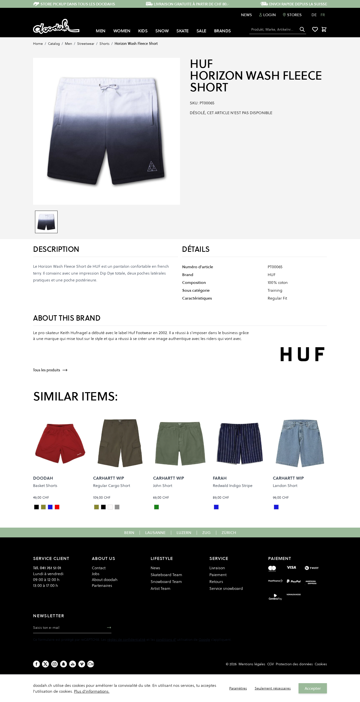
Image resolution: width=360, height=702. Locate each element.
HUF (201, 64)
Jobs (95, 573)
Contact (99, 567)
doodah (43, 478)
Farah (220, 478)
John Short (162, 485)
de (314, 14)
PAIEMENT (279, 558)
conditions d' (166, 639)
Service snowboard (226, 588)
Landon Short (285, 485)
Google (204, 639)
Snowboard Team (166, 581)
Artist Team (160, 588)
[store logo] (56, 26)
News (246, 14)
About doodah (105, 579)
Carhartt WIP (108, 478)
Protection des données (294, 664)
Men (68, 43)
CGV (270, 664)
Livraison (217, 567)
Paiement (218, 574)
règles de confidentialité (126, 639)
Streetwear (85, 43)
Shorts (104, 43)
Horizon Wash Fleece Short (136, 43)
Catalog (54, 43)
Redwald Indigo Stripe (232, 485)
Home (38, 43)
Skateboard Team (166, 574)
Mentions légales (252, 664)
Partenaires (102, 585)
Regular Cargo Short (111, 485)
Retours (216, 581)
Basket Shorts (45, 485)
